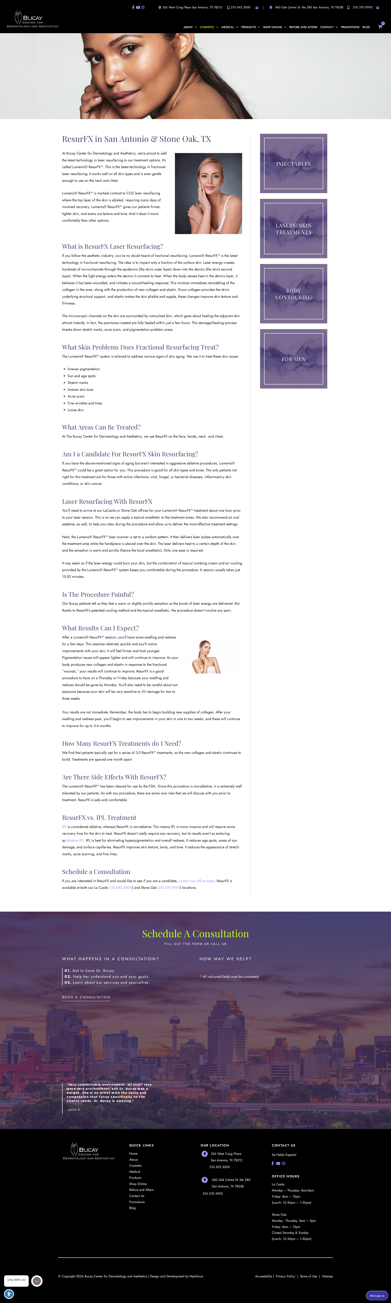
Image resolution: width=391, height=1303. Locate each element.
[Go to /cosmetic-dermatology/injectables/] (294, 163)
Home (133, 1153)
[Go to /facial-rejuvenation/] (294, 228)
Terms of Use (308, 1276)
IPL (64, 826)
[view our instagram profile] (143, 7)
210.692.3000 (240, 7)
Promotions (137, 1202)
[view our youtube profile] (138, 7)
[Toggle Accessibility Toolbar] (9, 1294)
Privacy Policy (285, 1276)
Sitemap (327, 1276)
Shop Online (138, 1183)
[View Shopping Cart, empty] (380, 26)
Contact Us (136, 1196)
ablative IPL (75, 840)
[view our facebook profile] (133, 7)
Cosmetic (135, 1165)
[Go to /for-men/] (294, 359)
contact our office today (197, 881)
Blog (132, 1208)
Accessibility (263, 1276)
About (133, 1159)
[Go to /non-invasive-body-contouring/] (294, 293)
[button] (195, 27)
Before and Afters (141, 1189)
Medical (134, 1171)
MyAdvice (196, 1276)
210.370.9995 (362, 7)
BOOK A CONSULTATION (86, 997)
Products (135, 1177)
